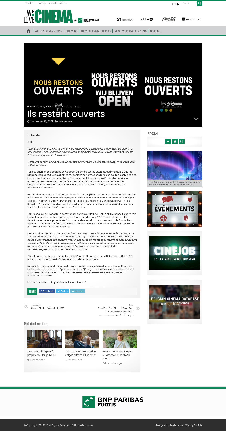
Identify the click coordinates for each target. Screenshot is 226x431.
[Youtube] (175, 141)
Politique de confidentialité (52, 3)
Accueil (28, 30)
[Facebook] (168, 141)
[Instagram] (182, 141)
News (41, 106)
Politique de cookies (82, 425)
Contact (30, 3)
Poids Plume (176, 425)
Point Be (198, 425)
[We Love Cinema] (61, 15)
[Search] (199, 3)
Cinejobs (156, 31)
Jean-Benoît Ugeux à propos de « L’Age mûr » (41, 353)
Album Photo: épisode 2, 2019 (47, 307)
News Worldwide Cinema (130, 31)
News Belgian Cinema (95, 31)
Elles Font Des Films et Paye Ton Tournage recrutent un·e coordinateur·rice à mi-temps (115, 310)
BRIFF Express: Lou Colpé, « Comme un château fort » (117, 355)
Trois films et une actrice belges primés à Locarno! (80, 353)
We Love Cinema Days (48, 31)
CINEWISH (72, 31)
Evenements (52, 106)
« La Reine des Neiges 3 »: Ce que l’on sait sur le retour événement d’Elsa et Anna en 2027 (174, 183)
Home (32, 106)
